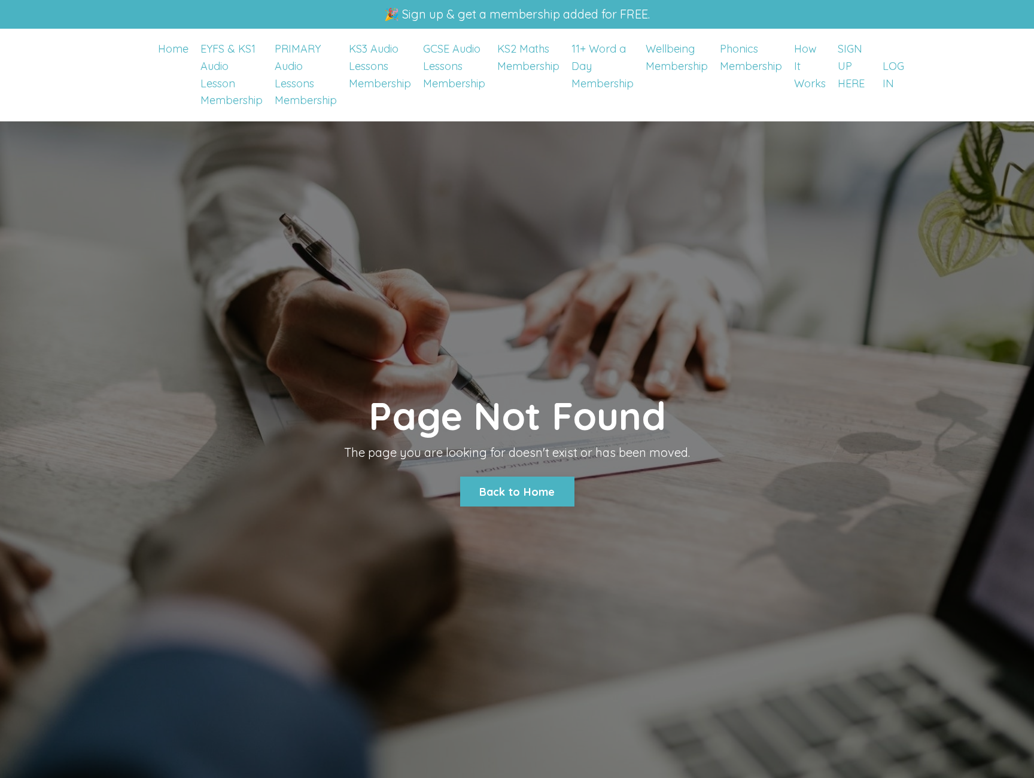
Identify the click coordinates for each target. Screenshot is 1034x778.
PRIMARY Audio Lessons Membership (306, 74)
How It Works (810, 66)
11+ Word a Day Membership (602, 66)
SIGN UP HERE (851, 66)
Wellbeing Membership (677, 57)
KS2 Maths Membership (528, 57)
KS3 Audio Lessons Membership (380, 66)
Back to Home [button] (517, 492)
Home (173, 49)
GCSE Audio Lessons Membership (454, 66)
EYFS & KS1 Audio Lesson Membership (231, 74)
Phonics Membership (751, 57)
